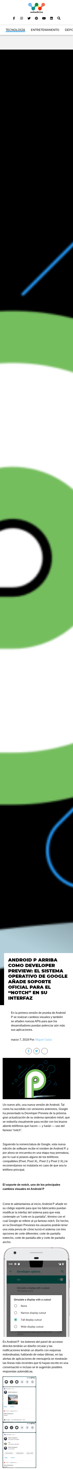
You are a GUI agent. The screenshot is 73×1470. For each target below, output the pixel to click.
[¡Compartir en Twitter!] (36, 1051)
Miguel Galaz (43, 1039)
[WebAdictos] (36, 7)
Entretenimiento (45, 30)
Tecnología (15, 30)
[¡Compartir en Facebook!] (29, 1051)
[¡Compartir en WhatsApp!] (44, 1051)
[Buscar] (59, 18)
